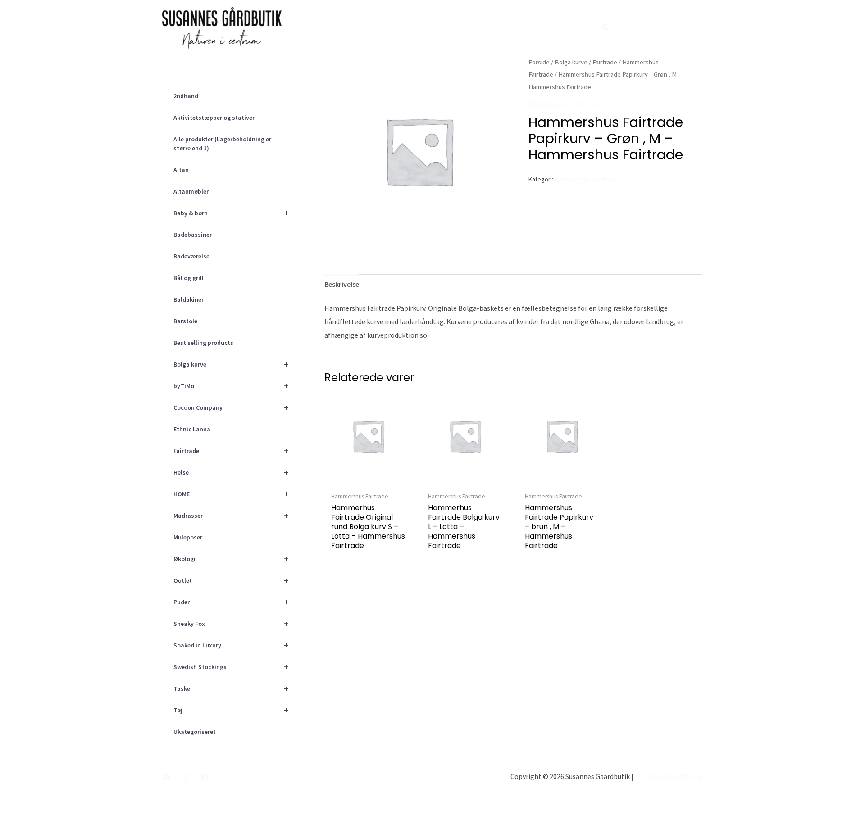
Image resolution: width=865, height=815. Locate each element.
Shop (577, 27)
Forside (447, 27)
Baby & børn (231, 212)
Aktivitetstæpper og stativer (214, 117)
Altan (181, 170)
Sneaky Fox (231, 623)
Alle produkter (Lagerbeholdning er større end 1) (222, 143)
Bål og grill (188, 278)
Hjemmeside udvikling (669, 776)
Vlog (519, 27)
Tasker (231, 688)
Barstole (185, 321)
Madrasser (231, 515)
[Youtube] (166, 777)
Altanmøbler (191, 191)
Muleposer (187, 537)
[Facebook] (205, 777)
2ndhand (185, 96)
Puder (231, 601)
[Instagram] (186, 777)
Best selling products (203, 343)
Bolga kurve (231, 364)
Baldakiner (188, 299)
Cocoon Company (231, 407)
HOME (231, 493)
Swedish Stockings (231, 666)
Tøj (231, 709)
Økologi (231, 558)
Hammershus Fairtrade (563, 103)
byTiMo (231, 385)
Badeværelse (191, 256)
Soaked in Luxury (231, 645)
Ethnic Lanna (191, 429)
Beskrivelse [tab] (341, 284)
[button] (605, 28)
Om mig (485, 27)
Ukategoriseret (194, 732)
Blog (547, 27)
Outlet (231, 580)
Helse (231, 472)
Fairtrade (231, 450)
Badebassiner (192, 235)
